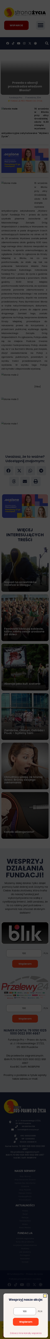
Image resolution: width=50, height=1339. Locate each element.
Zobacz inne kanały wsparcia (26, 1333)
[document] (25, 669)
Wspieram (25, 1321)
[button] (45, 1295)
